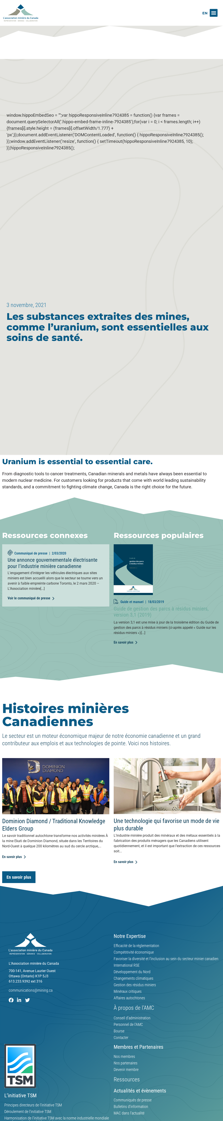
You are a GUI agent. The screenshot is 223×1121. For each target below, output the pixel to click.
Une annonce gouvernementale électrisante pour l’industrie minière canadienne (52, 563)
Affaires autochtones (129, 998)
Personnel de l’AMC (128, 1025)
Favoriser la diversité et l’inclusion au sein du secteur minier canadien (166, 959)
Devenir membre (126, 1070)
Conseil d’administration (132, 1018)
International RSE (127, 965)
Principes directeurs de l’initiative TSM (33, 1105)
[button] (214, 13)
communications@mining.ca (30, 990)
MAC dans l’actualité (129, 1113)
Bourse (119, 1031)
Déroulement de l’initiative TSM (27, 1112)
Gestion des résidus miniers (135, 985)
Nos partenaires (125, 1063)
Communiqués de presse (133, 1100)
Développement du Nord (132, 972)
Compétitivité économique (134, 952)
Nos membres (124, 1057)
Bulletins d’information (131, 1107)
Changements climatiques (133, 978)
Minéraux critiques (128, 991)
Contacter (121, 1038)
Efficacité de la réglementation (136, 946)
